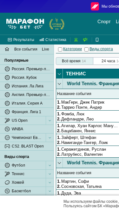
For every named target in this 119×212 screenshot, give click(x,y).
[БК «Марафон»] (25, 24)
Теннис (76, 73)
